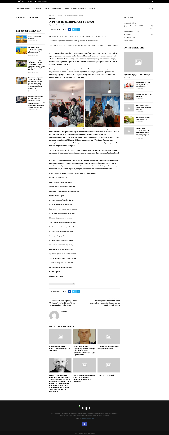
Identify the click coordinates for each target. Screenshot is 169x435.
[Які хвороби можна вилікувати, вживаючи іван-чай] (129, 107)
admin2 (53, 25)
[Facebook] (150, 9)
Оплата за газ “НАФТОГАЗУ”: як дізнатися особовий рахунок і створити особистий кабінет (143, 132)
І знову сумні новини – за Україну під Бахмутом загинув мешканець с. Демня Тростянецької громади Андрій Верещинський (84, 351)
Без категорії (127, 23)
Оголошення (56, 8)
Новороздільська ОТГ (23, 8)
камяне (52, 284)
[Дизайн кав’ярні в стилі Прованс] (129, 96)
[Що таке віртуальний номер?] (138, 62)
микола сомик (61, 284)
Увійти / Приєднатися (41, 1)
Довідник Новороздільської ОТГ (75, 8)
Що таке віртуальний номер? (137, 74)
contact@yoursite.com (88, 418)
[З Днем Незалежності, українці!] (21, 39)
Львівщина (127, 29)
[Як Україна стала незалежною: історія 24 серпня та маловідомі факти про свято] (21, 50)
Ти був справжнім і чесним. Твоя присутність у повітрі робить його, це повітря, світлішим (105, 303)
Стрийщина (37, 8)
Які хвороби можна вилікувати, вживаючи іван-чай (143, 107)
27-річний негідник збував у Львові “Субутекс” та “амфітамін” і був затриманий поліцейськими (63, 303)
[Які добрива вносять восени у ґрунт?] (129, 119)
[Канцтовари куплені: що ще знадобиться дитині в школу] (129, 84)
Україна (46, 8)
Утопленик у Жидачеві (106, 375)
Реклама (92, 8)
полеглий (71, 284)
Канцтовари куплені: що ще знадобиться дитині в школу (143, 84)
